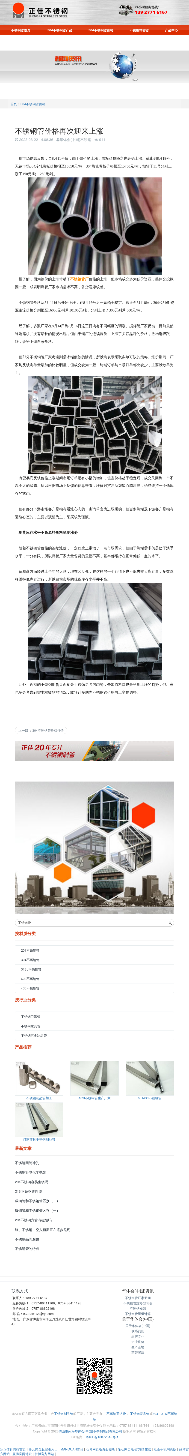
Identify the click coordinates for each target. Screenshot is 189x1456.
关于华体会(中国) (137, 1325)
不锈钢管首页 (20, 30)
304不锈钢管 (30, 959)
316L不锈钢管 (31, 969)
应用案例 (65, 40)
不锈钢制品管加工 (39, 1098)
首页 (13, 104)
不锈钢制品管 (63, 1413)
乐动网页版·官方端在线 (134, 1449)
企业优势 (137, 1341)
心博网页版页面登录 (100, 1449)
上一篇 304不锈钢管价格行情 (41, 730)
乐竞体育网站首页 (13, 1449)
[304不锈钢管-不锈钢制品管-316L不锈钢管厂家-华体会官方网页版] (42, 10)
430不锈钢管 (30, 988)
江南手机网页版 (165, 1449)
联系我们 (123, 40)
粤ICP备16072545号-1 (102, 1437)
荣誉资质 (137, 1352)
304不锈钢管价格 (101, 30)
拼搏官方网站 (44, 1453)
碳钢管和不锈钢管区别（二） (37, 1200)
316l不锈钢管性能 (28, 1191)
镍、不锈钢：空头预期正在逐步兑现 (42, 1229)
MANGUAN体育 (71, 1449)
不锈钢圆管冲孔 (27, 1162)
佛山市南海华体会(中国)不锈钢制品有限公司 (90, 1431)
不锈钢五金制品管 (34, 1035)
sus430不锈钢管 (150, 1098)
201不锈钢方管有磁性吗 (33, 1219)
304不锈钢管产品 (59, 30)
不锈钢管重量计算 (138, 1313)
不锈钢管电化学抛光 (30, 1172)
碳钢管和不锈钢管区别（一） (37, 1210)
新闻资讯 (94, 40)
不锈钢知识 (138, 1308)
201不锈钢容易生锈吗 (31, 1181)
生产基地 (137, 1347)
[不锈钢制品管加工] (39, 1078)
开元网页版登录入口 (43, 1449)
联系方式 (20, 1291)
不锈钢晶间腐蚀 (27, 1239)
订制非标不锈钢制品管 (39, 1139)
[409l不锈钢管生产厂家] (94, 1078)
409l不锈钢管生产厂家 (95, 1098)
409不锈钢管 (30, 978)
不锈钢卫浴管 (30, 1016)
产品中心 (171, 30)
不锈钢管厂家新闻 (138, 1297)
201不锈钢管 (30, 950)
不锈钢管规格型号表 (137, 1303)
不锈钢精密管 (139, 30)
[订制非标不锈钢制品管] (39, 1119)
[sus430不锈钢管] (150, 1078)
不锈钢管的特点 (27, 1248)
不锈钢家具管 (30, 1026)
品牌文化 (137, 1336)
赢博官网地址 (22, 1453)
